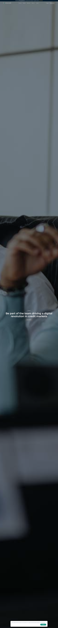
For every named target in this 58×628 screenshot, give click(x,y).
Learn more (41, 0)
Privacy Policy (43, 622)
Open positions (29, 319)
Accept (43, 624)
